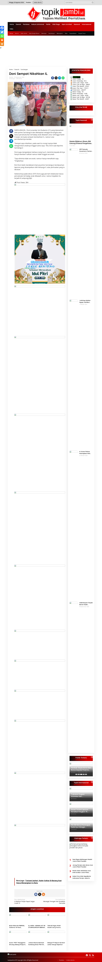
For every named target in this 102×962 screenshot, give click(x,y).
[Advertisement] (51, 51)
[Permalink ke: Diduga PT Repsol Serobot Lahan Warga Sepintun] (56, 936)
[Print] (2, 40)
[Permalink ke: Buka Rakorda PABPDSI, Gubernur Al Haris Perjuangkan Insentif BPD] (18, 919)
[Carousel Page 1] (76, 774)
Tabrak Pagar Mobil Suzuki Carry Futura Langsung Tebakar (54, 926)
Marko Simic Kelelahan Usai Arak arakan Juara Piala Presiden (82, 871)
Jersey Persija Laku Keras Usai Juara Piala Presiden (83, 866)
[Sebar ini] (52, 77)
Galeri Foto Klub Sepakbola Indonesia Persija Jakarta (82, 877)
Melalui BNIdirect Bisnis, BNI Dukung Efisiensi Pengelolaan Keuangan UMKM (81, 142)
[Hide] (1, 48)
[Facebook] (2, 28)
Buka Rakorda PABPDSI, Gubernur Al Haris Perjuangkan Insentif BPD (17, 926)
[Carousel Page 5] (86, 774)
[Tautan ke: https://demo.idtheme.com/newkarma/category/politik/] (92, 757)
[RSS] (43, 894)
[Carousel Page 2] (79, 774)
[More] (2, 44)
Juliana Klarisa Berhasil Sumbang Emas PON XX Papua (36, 943)
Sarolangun (12, 78)
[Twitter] (2, 32)
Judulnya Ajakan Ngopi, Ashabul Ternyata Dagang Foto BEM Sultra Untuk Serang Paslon (85, 301)
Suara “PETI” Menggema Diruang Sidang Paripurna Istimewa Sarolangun (17, 943)
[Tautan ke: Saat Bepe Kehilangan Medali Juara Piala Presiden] (81, 850)
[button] (92, 2)
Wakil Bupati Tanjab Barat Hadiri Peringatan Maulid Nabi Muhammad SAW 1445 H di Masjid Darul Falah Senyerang (86, 603)
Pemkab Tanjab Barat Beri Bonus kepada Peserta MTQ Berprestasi (81, 769)
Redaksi (61, 960)
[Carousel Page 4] (84, 774)
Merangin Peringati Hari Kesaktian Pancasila (54, 901)
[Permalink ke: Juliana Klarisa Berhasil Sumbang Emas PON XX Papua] (37, 936)
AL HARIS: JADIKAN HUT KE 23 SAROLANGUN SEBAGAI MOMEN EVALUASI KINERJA (36, 926)
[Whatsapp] (63, 77)
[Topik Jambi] (51, 13)
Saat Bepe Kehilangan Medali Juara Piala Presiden (82, 860)
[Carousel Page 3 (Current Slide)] (81, 774)
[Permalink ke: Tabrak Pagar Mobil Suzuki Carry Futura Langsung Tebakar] (56, 919)
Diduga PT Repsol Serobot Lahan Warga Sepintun (56, 943)
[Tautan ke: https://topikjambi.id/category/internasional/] (92, 782)
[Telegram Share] (59, 77)
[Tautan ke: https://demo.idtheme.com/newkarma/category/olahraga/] (92, 838)
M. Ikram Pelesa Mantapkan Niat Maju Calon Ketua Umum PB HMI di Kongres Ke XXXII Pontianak (85, 452)
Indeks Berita (70, 960)
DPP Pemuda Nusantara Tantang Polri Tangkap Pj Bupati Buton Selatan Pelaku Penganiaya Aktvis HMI (86, 150)
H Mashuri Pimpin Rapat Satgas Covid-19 (24, 901)
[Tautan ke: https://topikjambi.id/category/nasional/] (92, 119)
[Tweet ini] (56, 77)
